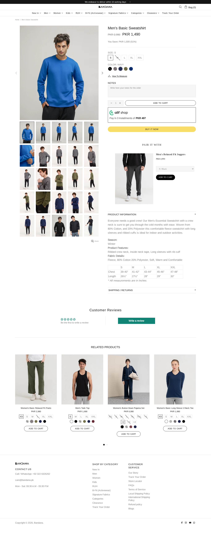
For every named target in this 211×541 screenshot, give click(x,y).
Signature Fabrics (101, 494)
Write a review (136, 320)
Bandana (105, 7)
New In (95, 469)
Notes (112, 83)
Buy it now (151, 129)
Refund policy (135, 504)
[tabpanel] (36, 395)
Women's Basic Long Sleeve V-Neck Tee (175, 408)
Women (96, 477)
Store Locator (135, 481)
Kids (94, 482)
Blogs (131, 508)
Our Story (133, 472)
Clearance (97, 502)
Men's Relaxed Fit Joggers (170, 154)
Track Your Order (101, 507)
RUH (94, 486)
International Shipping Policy (139, 498)
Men (94, 473)
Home (17, 20)
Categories (97, 498)
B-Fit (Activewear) (101, 490)
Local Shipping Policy (139, 493)
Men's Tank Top (82, 408)
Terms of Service (137, 489)
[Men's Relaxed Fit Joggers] (134, 178)
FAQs (131, 485)
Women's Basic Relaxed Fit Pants (36, 408)
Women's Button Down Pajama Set (128, 408)
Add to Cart (165, 177)
